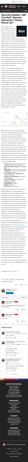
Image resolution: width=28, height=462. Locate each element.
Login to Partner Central (14, 435)
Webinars (14, 409)
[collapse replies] (14, 300)
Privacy (19, 448)
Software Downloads (14, 422)
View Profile (9, 293)
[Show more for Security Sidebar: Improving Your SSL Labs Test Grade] (19, 353)
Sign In (24, 6)
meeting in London (19, 224)
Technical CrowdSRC (14, 390)
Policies (15, 448)
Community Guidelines (14, 392)
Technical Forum (14, 388)
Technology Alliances (14, 432)
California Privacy (14, 451)
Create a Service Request (14, 421)
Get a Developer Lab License (14, 395)
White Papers (14, 404)
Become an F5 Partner (14, 433)
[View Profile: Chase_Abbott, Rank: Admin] (3, 302)
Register (19, 6)
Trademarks (9, 448)
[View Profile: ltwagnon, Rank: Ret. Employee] (3, 291)
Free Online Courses (14, 410)
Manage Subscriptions (14, 418)
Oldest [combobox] (24, 297)
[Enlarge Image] (14, 119)
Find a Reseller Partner (14, 430)
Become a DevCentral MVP (14, 396)
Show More (14, 374)
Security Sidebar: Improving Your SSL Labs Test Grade (15, 342)
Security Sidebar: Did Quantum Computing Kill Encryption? (14, 359)
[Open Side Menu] (2, 6)
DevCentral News (14, 386)
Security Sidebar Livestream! (13, 331)
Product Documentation (14, 403)
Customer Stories (14, 407)
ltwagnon (8, 289)
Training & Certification (14, 412)
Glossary (14, 406)
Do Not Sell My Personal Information (14, 453)
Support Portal (14, 424)
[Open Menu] (26, 11)
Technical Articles (6, 10)
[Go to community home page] (10, 6)
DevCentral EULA (14, 394)
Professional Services (14, 419)
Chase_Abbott (9, 301)
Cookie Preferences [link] (14, 456)
